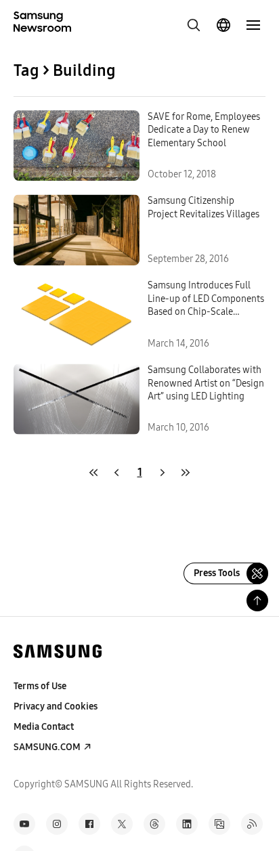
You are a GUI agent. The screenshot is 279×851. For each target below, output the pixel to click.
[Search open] (193, 25)
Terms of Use (40, 686)
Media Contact (44, 727)
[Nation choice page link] (223, 25)
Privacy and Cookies (56, 706)
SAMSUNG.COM (47, 747)
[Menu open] (253, 25)
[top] (257, 600)
